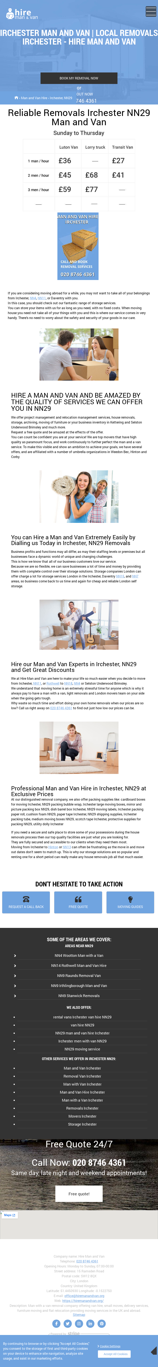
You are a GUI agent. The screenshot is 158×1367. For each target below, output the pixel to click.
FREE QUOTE (78, 906)
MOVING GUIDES (130, 906)
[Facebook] (56, 1324)
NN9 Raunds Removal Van (79, 975)
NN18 (68, 683)
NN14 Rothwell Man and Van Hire (79, 965)
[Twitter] (68, 1324)
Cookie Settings (110, 1346)
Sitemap (79, 1314)
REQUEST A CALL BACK (26, 906)
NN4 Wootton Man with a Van (79, 955)
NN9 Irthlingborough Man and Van (79, 985)
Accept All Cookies (116, 1354)
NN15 (120, 576)
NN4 (33, 298)
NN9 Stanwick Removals (79, 995)
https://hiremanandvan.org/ (83, 1300)
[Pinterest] (102, 1324)
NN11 (42, 298)
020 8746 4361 (61, 708)
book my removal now (79, 78)
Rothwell (52, 683)
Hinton (53, 847)
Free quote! (79, 1193)
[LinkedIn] (90, 1324)
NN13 (67, 847)
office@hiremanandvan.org (84, 1296)
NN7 (135, 576)
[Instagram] (79, 1324)
